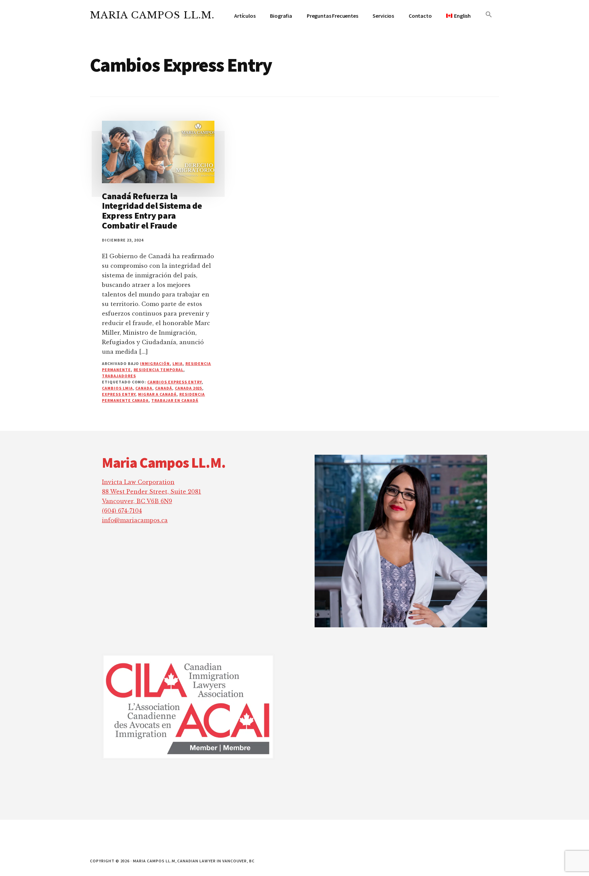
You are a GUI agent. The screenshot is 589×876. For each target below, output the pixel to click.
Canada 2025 (188, 388)
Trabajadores (119, 375)
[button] (489, 15)
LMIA (177, 363)
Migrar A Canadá (157, 394)
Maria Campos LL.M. (152, 15)
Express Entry (118, 394)
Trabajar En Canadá (174, 400)
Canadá (163, 388)
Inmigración (155, 363)
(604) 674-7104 (122, 510)
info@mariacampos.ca (135, 520)
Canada (143, 388)
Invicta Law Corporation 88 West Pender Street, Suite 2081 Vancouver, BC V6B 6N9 (151, 492)
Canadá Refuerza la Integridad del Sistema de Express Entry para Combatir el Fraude (152, 210)
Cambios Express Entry (174, 381)
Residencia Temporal (158, 369)
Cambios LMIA (117, 388)
